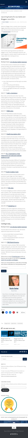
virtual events (20, 323)
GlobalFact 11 (12, 206)
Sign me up (5, 390)
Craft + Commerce (12, 93)
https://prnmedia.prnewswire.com (9, 376)
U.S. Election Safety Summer (18, 62)
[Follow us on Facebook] (22, 351)
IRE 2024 (10, 188)
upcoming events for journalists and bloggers (13, 259)
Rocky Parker (5, 22)
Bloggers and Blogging (7, 11)
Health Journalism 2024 (14, 134)
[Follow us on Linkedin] (24, 351)
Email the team (16, 256)
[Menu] (26, 2)
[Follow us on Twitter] (20, 351)
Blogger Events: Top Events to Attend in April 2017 (19, 340)
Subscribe (4, 271)
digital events (13, 323)
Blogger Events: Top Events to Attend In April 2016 (6, 340)
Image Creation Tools (12, 172)
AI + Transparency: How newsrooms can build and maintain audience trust (11, 155)
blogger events (7, 323)
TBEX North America (13, 242)
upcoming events (6, 31)
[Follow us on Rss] (26, 351)
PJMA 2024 (10, 111)
